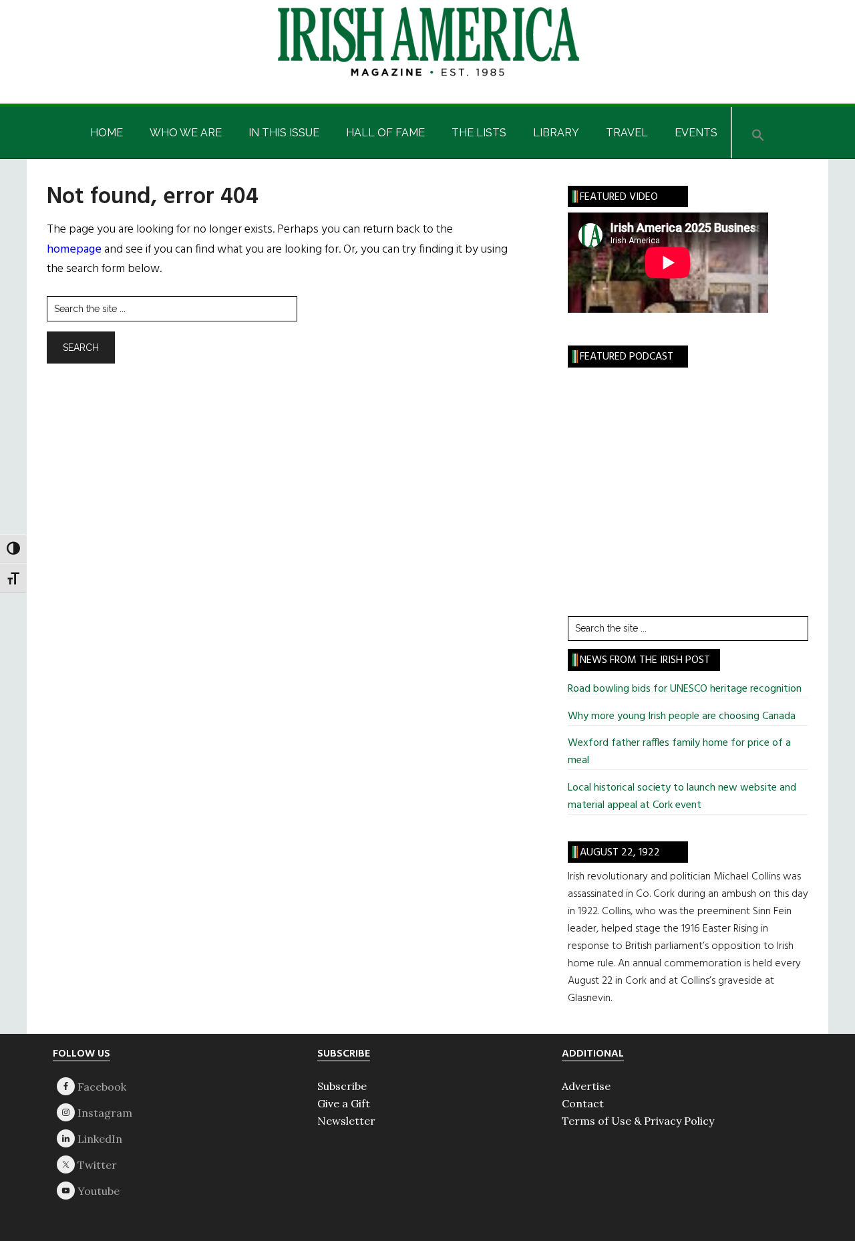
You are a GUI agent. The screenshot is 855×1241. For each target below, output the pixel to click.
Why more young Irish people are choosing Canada (682, 716)
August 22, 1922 (620, 852)
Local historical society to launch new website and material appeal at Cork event (682, 796)
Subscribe (342, 1086)
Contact (583, 1103)
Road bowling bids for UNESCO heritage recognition (685, 689)
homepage (74, 249)
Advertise (586, 1086)
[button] (758, 132)
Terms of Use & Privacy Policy (638, 1120)
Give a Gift (343, 1103)
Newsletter (346, 1120)
